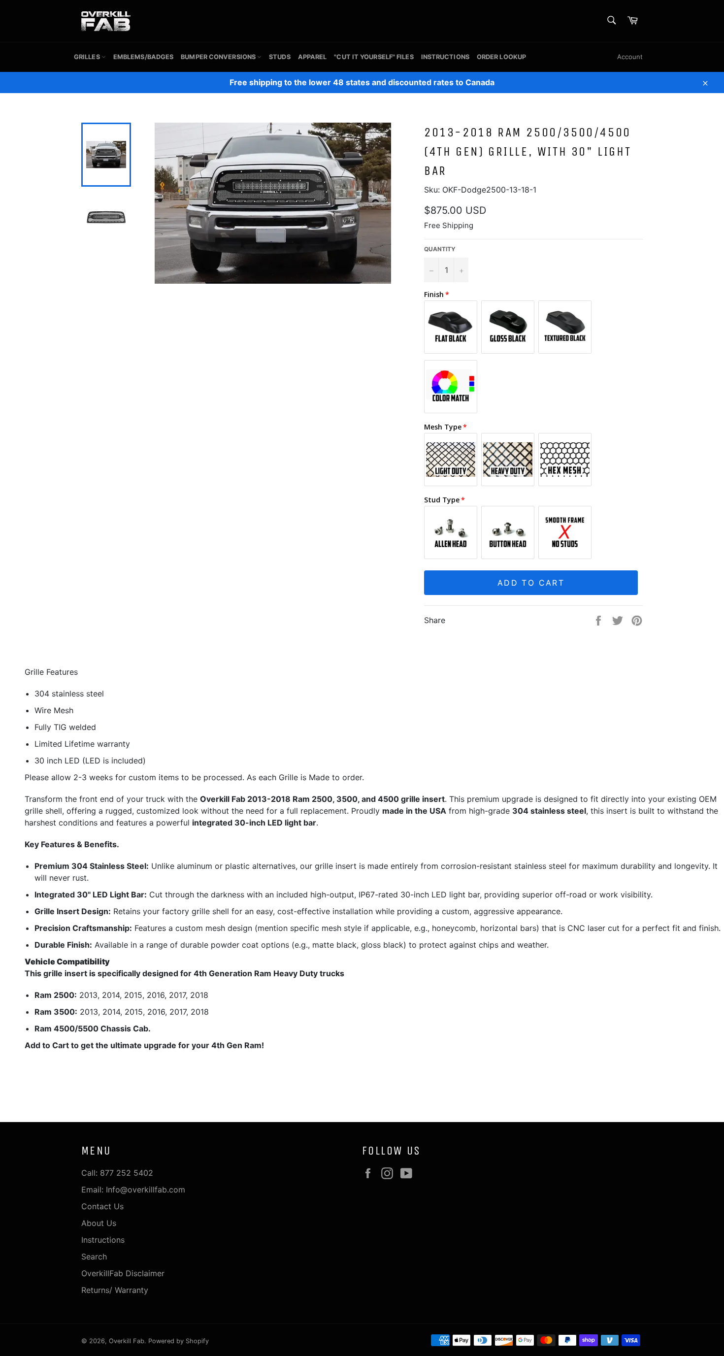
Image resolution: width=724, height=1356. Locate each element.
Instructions (445, 57)
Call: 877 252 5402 (117, 1173)
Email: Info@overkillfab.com (133, 1189)
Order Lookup (501, 57)
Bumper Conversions (219, 57)
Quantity (440, 249)
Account (630, 57)
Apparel (312, 57)
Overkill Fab (126, 1341)
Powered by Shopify (178, 1341)
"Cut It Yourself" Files (373, 57)
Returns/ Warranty (114, 1290)
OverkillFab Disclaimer (123, 1273)
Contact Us (102, 1206)
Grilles (87, 57)
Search (94, 1256)
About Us (98, 1223)
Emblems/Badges (143, 57)
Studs (280, 57)
